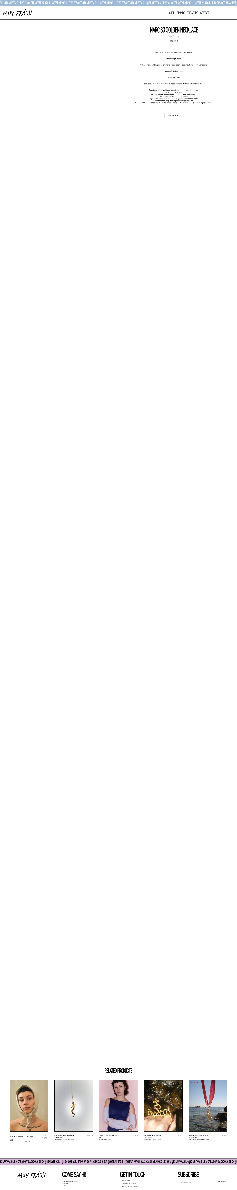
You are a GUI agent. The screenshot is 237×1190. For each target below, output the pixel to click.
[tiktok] (34, 1184)
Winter (30, 1142)
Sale (26, 1142)
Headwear (21, 1142)
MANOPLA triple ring (152, 1135)
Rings (159, 1139)
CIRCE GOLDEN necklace (64, 1135)
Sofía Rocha (58, 1138)
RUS (11, 1140)
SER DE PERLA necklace (198, 1135)
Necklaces (71, 1139)
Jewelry (65, 1139)
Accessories (13, 1142)
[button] (229, 13)
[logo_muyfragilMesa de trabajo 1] (17, 10)
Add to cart (174, 115)
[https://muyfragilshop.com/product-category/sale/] (118, 3)
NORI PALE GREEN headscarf (21, 1136)
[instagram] (29, 1184)
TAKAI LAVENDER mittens (108, 1135)
